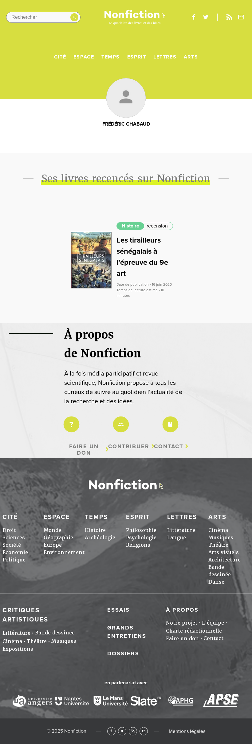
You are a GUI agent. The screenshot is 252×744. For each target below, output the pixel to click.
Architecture (224, 560)
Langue (176, 537)
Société (11, 545)
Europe (53, 545)
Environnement (64, 552)
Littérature (181, 530)
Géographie (58, 537)
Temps (110, 57)
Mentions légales (187, 731)
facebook (193, 17)
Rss (229, 17)
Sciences (13, 537)
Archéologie (100, 537)
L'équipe (213, 623)
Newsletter (241, 17)
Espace (83, 57)
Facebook (111, 731)
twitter (205, 17)
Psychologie (141, 537)
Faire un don (84, 449)
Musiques (220, 537)
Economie (15, 552)
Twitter (122, 731)
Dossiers (123, 653)
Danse (216, 582)
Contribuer (128, 446)
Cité (60, 57)
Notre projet (181, 623)
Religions (138, 545)
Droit (9, 530)
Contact (168, 446)
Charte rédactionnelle (194, 631)
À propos (182, 609)
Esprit (136, 57)
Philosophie (141, 530)
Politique (14, 560)
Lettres (164, 57)
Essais (118, 609)
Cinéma (218, 530)
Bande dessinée (55, 632)
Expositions (17, 649)
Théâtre (218, 545)
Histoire (130, 226)
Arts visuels (223, 552)
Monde (52, 530)
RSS (133, 731)
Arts (191, 57)
